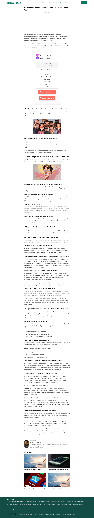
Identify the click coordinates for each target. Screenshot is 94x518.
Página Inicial (15, 509)
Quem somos (33, 509)
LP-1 (61, 2)
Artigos (65, 2)
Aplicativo (48, 2)
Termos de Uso (40, 509)
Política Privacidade (24, 509)
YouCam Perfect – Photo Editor (47, 57)
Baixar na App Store (48, 98)
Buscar (84, 2)
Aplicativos (55, 2)
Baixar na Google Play (47, 92)
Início (42, 2)
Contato (9, 509)
